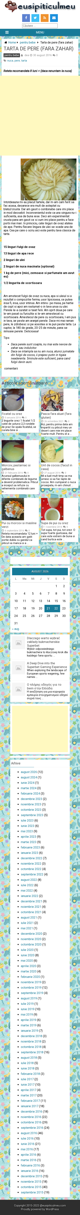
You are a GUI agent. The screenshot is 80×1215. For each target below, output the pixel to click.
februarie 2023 (30, 847)
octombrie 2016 (31, 1122)
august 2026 (29, 772)
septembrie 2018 (32, 1052)
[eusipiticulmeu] (40, 11)
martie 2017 (28, 1095)
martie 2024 (28, 788)
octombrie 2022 (31, 869)
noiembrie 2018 (31, 1041)
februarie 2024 (30, 793)
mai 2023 (27, 831)
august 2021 (29, 917)
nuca (10, 60)
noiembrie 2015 (31, 1181)
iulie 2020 (27, 950)
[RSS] (45, 18)
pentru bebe (28, 42)
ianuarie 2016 (29, 1171)
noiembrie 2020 (31, 939)
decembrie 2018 (31, 1036)
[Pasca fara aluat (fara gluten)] (52, 410)
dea (27, 55)
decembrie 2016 (31, 1111)
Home (12, 42)
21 (48, 608)
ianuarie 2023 (29, 853)
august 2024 (29, 777)
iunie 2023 (27, 826)
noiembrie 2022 (31, 863)
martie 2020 (28, 971)
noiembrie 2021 (31, 907)
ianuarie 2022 (29, 896)
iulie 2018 (27, 1063)
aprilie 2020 (28, 966)
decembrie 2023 (31, 799)
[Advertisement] (40, 116)
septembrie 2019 (32, 993)
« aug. (16, 629)
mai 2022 (27, 890)
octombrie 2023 (31, 809)
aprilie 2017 (28, 1090)
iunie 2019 (27, 1009)
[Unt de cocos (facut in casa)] (52, 461)
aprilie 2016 (28, 1154)
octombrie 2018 (31, 1047)
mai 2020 (27, 960)
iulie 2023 (27, 820)
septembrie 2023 (32, 815)
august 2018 (29, 1057)
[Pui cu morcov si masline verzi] (13, 519)
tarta (24, 60)
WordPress (52, 1209)
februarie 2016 (30, 1165)
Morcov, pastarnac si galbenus (16, 467)
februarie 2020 (30, 977)
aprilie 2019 (28, 1020)
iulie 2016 (27, 1138)
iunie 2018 (27, 1068)
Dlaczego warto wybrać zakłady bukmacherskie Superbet (43, 641)
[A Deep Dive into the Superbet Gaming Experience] (18, 673)
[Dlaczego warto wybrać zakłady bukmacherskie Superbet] (18, 648)
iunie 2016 (27, 1144)
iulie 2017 (27, 1079)
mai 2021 (27, 928)
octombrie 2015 (31, 1187)
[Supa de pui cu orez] (52, 519)
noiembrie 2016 (31, 1117)
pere (17, 60)
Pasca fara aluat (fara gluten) (56, 415)
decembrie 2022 (31, 858)
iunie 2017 (27, 1084)
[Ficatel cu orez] (13, 410)
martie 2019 (28, 1025)
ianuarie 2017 (29, 1106)
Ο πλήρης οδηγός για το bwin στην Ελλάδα (44, 686)
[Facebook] (26, 18)
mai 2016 (27, 1149)
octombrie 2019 (31, 987)
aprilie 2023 (28, 836)
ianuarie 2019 (29, 1030)
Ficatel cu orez (12, 414)
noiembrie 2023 (31, 804)
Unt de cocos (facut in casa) (56, 467)
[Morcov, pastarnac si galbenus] (13, 461)
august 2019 (29, 998)
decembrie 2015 (31, 1176)
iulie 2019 (27, 1004)
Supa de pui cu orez (54, 523)
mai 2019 (27, 1014)
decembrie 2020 (31, 933)
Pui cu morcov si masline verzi (19, 525)
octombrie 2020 (31, 944)
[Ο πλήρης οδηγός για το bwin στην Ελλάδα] (18, 694)
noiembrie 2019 (31, 982)
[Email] (54, 18)
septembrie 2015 (32, 1192)
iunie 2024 (27, 783)
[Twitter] (35, 18)
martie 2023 (28, 842)
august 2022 (29, 880)
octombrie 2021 (31, 912)
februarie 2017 (30, 1101)
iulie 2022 (27, 885)
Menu (40, 32)
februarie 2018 (30, 1074)
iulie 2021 (27, 923)
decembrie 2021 (31, 901)
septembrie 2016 (32, 1128)
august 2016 (29, 1133)
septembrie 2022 (32, 874)
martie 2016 (28, 1160)
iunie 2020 (27, 955)
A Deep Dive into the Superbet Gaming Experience (47, 665)
